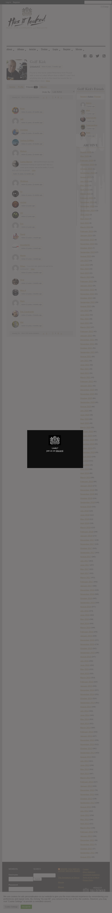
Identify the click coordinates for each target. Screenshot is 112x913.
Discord (59, 450)
